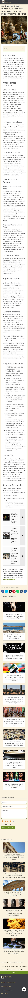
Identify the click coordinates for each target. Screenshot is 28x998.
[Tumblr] (21, 591)
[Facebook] (2, 591)
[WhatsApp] (17, 591)
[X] (10, 591)
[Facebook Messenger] (6, 591)
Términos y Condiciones (7, 990)
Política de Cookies (6, 986)
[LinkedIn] (25, 591)
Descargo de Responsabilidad (8, 982)
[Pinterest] (14, 591)
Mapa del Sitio (4, 993)
